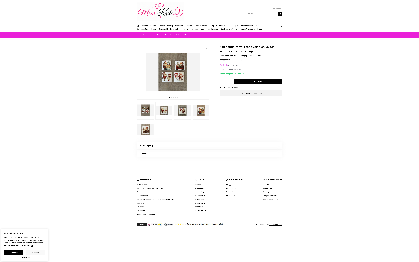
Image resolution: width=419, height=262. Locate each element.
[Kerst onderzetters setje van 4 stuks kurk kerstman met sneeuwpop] (173, 99)
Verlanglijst (230, 192)
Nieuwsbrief (230, 196)
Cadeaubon (199, 188)
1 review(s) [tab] (145, 153)
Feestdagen (233, 26)
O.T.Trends (257, 56)
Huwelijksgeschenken (249, 26)
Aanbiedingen (200, 192)
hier (32, 245)
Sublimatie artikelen (229, 29)
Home (139, 35)
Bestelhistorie (231, 188)
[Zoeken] (280, 14)
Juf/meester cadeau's (146, 29)
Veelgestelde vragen (271, 196)
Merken (198, 184)
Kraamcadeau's (197, 29)
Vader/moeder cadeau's (251, 29)
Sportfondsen (212, 29)
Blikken (189, 26)
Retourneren (267, 188)
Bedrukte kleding (149, 26)
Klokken (184, 29)
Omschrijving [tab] (146, 145)
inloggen (278, 8)
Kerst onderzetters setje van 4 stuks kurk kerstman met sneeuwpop (180, 35)
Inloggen (229, 184)
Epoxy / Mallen (218, 26)
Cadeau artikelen (202, 26)
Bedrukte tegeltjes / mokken (171, 26)
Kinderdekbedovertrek (168, 29)
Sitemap (266, 192)
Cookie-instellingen (275, 224)
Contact (266, 184)
